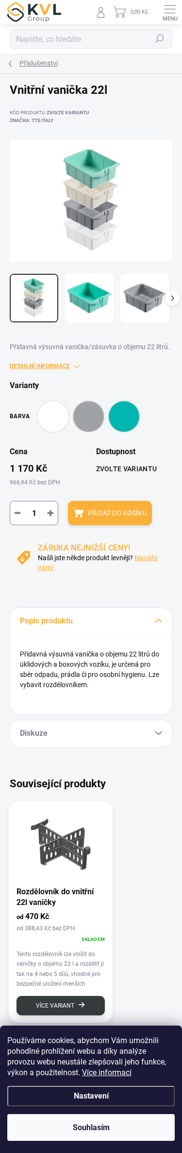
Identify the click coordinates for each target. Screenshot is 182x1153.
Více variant (55, 1005)
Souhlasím (91, 1127)
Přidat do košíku (117, 513)
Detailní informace (40, 366)
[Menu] (170, 12)
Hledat (159, 38)
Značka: (31, 120)
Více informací (107, 1072)
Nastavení (91, 1095)
